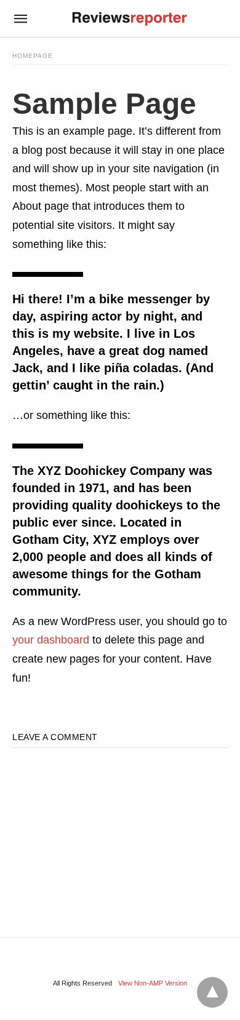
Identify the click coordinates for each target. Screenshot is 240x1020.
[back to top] (212, 992)
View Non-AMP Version (152, 983)
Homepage (32, 55)
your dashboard (50, 640)
